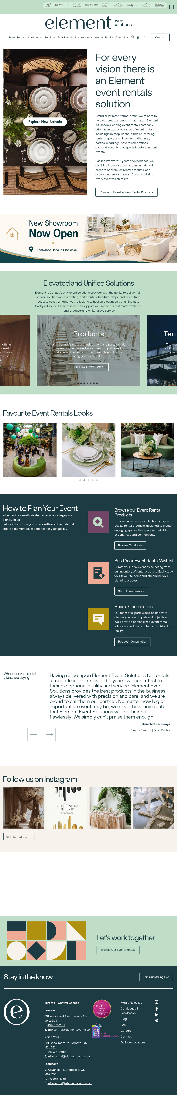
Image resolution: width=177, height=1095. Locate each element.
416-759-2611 (56, 1025)
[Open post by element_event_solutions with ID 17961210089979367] (67, 808)
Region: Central (115, 37)
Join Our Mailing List (156, 976)
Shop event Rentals (131, 591)
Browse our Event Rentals (117, 949)
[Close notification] (171, 7)
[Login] (144, 38)
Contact (160, 37)
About (99, 37)
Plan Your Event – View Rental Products (126, 192)
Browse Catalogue (130, 545)
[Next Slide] (112, 718)
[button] (133, 37)
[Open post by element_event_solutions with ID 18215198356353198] (154, 808)
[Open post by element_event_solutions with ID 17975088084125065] (110, 808)
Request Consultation (132, 641)
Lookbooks (35, 37)
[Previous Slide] (107, 718)
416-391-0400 (57, 1052)
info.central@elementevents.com (70, 1029)
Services (49, 37)
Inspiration (82, 37)
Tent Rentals (65, 37)
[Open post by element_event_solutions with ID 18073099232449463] (23, 808)
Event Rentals (17, 37)
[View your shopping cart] (138, 37)
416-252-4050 (57, 1078)
